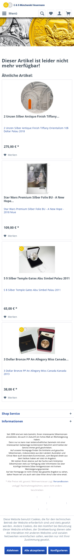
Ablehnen (12, 550)
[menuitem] (9, 13)
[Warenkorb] (68, 13)
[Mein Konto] (59, 13)
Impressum (55, 509)
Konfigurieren (59, 550)
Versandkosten (60, 481)
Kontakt (43, 497)
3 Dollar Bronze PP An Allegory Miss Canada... (36, 359)
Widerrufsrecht (57, 503)
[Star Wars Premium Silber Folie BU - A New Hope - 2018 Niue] (37, 178)
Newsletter (29, 497)
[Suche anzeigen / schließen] (41, 13)
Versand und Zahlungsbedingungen (26, 503)
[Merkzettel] (50, 13)
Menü (13, 13)
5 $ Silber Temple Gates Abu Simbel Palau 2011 (37, 278)
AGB (43, 509)
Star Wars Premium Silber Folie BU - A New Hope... (34, 199)
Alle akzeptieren (34, 550)
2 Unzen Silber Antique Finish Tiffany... (31, 116)
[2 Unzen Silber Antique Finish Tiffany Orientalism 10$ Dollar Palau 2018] (37, 98)
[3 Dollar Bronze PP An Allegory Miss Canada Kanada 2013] (37, 340)
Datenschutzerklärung (25, 509)
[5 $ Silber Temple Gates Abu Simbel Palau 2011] (37, 259)
